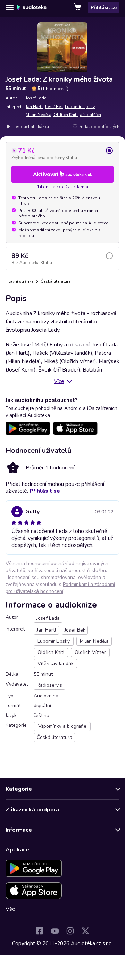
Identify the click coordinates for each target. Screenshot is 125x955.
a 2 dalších (90, 114)
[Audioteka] (32, 7)
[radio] (62, 153)
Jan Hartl (34, 106)
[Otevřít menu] (10, 7)
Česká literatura (56, 281)
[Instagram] (70, 931)
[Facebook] (39, 931)
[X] (85, 931)
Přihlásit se (104, 7)
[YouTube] (55, 931)
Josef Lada (36, 98)
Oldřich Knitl (65, 114)
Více (59, 381)
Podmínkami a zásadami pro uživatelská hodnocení (60, 588)
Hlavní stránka (20, 281)
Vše (10, 909)
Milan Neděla (38, 114)
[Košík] (78, 7)
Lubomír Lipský (80, 106)
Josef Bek (54, 106)
